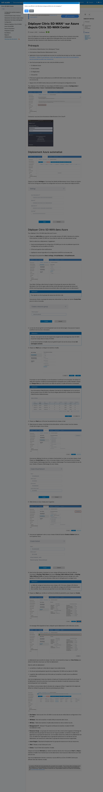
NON (31, 11)
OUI (26, 11)
